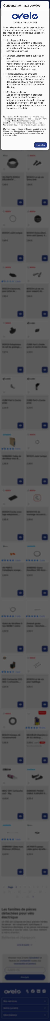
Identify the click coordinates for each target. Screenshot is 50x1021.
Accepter (40, 145)
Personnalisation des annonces (22, 74)
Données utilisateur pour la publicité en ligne (25, 57)
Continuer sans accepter (25, 22)
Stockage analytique (17, 92)
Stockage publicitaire (17, 40)
